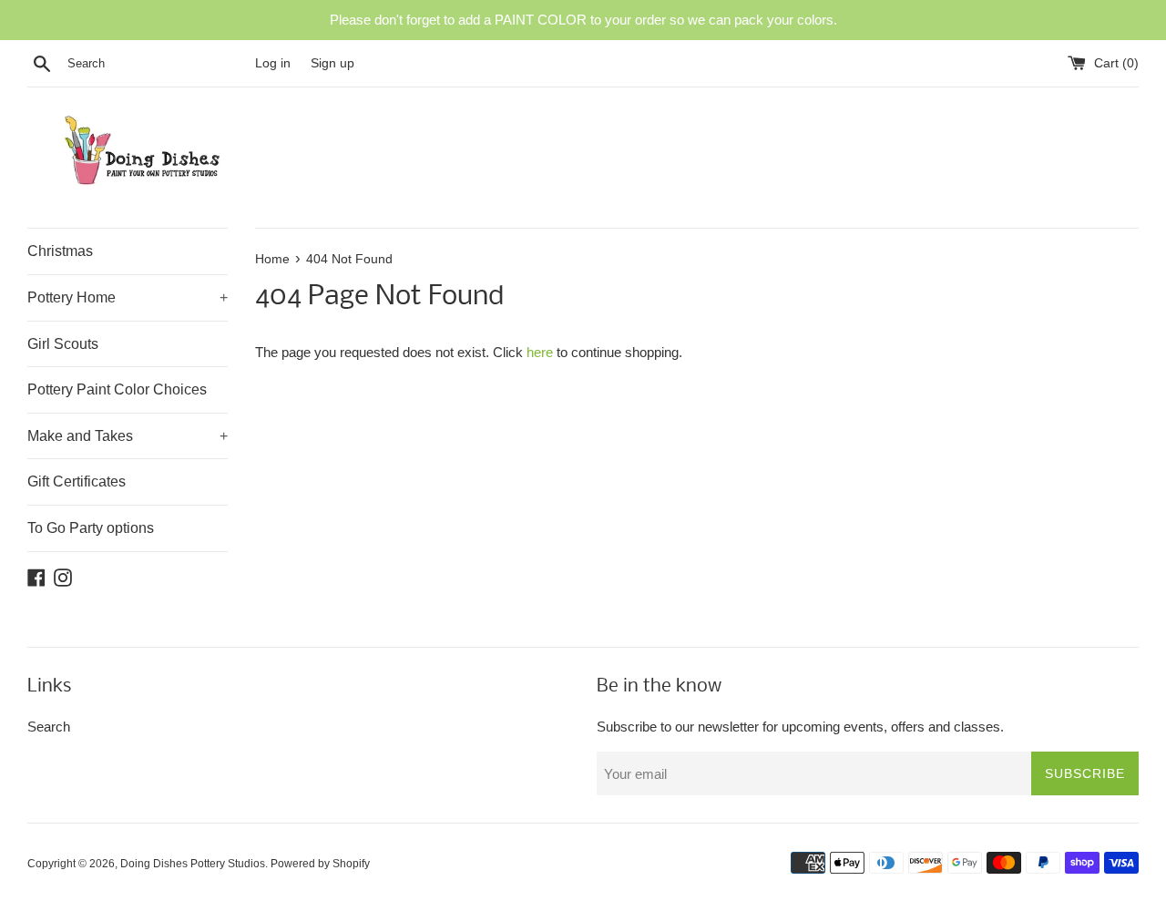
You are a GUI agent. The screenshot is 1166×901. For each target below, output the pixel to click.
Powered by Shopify (320, 863)
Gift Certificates (76, 481)
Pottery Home (127, 297)
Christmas (60, 251)
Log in (273, 63)
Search (48, 726)
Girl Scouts (62, 344)
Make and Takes (127, 436)
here (540, 352)
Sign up (332, 63)
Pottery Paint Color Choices (117, 389)
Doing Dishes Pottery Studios (192, 863)
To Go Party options (90, 528)
